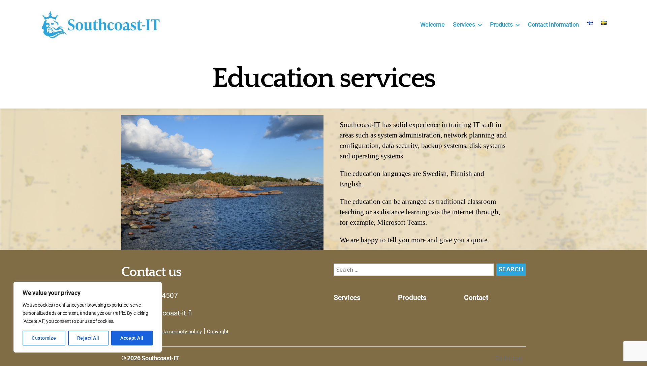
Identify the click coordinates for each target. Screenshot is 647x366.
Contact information (553, 24)
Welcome (432, 24)
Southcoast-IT (160, 358)
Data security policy (179, 332)
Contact (476, 298)
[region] (87, 317)
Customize (44, 338)
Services (464, 24)
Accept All (132, 338)
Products (501, 24)
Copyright (217, 332)
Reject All (88, 338)
